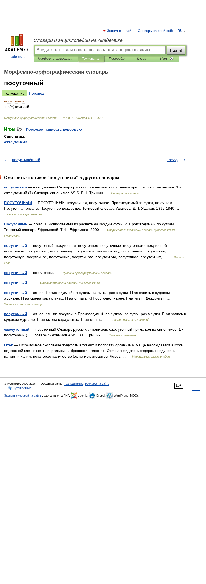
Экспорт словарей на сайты (23, 395)
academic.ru (17, 57)
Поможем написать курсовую (54, 129)
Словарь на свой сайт (156, 31)
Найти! (176, 50)
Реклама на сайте (97, 383)
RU (180, 31)
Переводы (117, 58)
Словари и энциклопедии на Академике (78, 40)
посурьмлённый (26, 160)
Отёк (8, 345)
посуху (172, 160)
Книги (141, 58)
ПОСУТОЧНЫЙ (18, 203)
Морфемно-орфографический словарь (56, 58)
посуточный (15, 187)
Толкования (91, 58)
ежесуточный (15, 142)
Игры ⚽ (166, 58)
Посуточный (16, 224)
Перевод (36, 93)
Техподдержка (73, 383)
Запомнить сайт (120, 31)
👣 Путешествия (19, 388)
